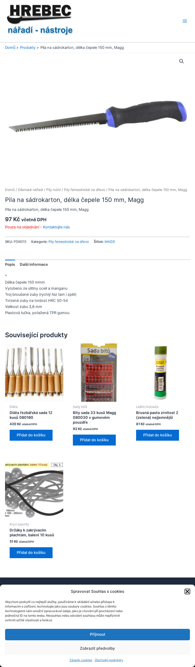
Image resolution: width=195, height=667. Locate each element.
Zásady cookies (81, 660)
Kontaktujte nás (56, 227)
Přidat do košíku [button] (31, 435)
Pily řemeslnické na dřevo (84, 190)
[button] (187, 591)
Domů (10, 190)
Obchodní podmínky (109, 660)
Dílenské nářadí (30, 190)
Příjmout (97, 634)
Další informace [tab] (34, 264)
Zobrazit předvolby (97, 648)
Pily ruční (53, 190)
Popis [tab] (10, 264)
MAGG (110, 242)
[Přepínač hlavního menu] (185, 21)
